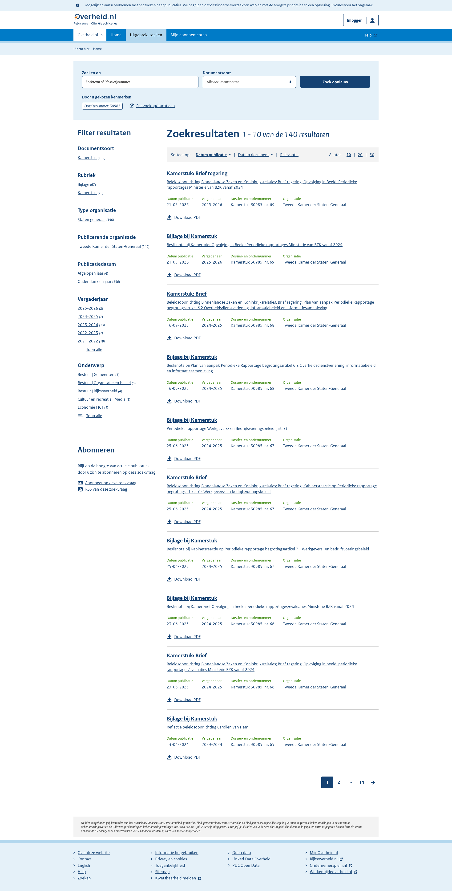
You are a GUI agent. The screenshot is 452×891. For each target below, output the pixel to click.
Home (116, 34)
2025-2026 (88, 308)
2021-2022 (88, 341)
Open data (241, 852)
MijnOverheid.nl (324, 852)
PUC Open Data (246, 865)
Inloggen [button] (355, 20)
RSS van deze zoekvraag (106, 489)
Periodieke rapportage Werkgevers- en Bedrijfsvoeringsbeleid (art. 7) (227, 428)
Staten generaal (91, 219)
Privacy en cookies (171, 859)
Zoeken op (91, 73)
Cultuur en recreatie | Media (101, 399)
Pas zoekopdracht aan (155, 105)
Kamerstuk (87, 157)
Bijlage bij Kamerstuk (192, 236)
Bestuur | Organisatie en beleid (104, 382)
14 (361, 782)
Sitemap (162, 871)
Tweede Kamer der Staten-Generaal (109, 246)
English (84, 865)
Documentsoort (217, 73)
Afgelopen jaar (90, 273)
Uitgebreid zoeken (146, 34)
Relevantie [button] (289, 154)
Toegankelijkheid (170, 865)
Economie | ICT (90, 407)
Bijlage (83, 184)
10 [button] (349, 154)
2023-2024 (88, 324)
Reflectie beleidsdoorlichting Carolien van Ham (207, 727)
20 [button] (360, 154)
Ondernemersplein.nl (328, 865)
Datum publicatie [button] (211, 154)
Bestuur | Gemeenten (96, 374)
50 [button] (372, 154)
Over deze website (94, 852)
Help (82, 871)
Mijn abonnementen (189, 34)
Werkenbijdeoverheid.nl (331, 871)
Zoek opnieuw (335, 82)
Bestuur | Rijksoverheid (97, 391)
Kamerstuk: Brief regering (197, 173)
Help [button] (367, 35)
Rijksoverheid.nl (324, 859)
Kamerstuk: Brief (187, 294)
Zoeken (84, 878)
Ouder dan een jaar (94, 281)
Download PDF (187, 217)
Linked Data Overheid (251, 859)
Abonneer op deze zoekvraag (110, 482)
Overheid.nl (88, 36)
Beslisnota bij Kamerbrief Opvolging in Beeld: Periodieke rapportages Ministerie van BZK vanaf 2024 (255, 244)
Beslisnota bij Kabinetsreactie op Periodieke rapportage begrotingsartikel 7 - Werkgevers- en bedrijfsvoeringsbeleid (268, 549)
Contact (84, 859)
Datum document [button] (253, 154)
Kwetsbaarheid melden (175, 878)
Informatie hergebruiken (176, 852)
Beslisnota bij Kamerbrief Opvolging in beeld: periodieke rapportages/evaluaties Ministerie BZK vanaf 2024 (260, 606)
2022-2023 (88, 332)
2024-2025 (88, 316)
